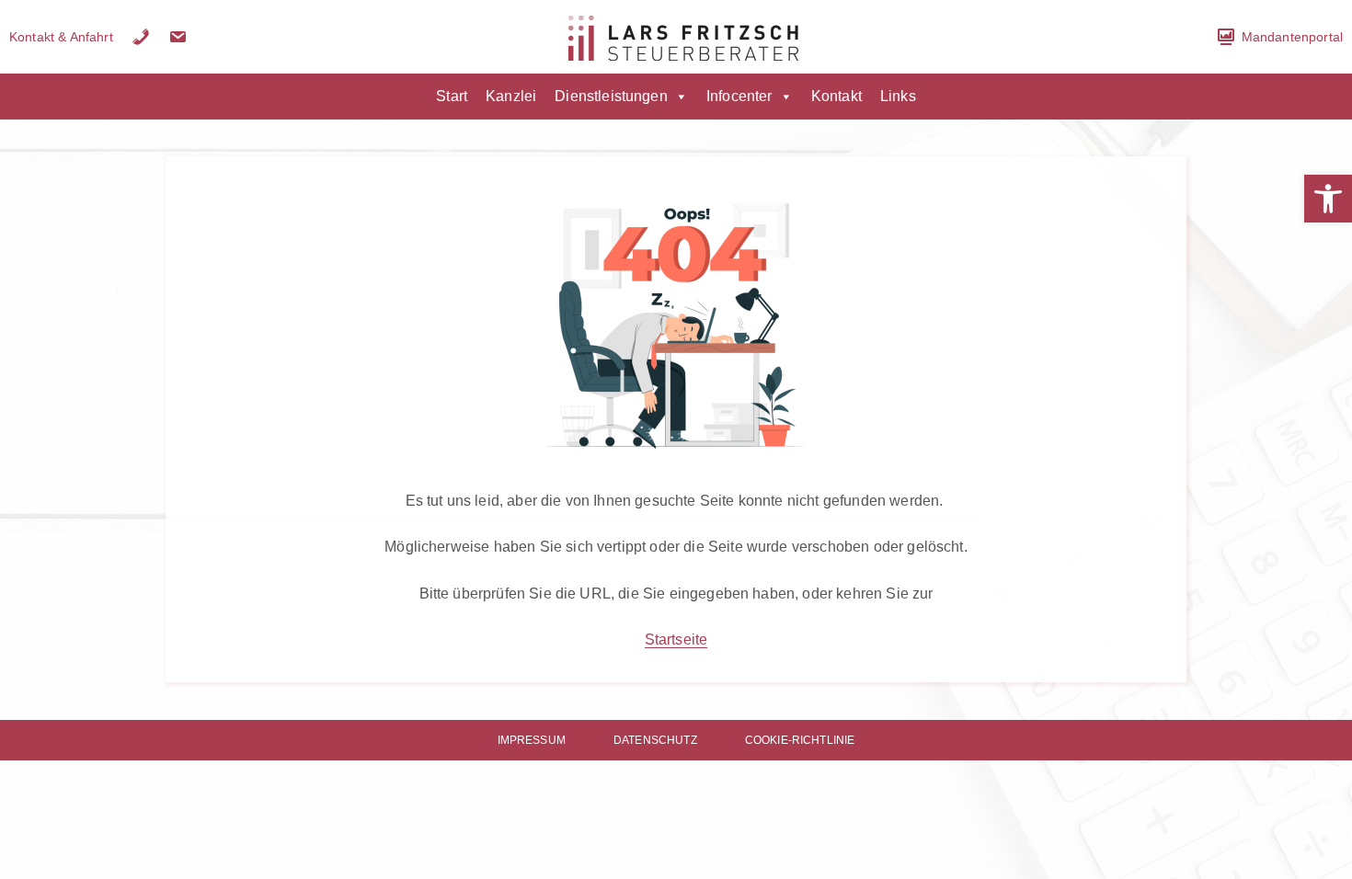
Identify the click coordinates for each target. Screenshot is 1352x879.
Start (451, 96)
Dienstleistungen (611, 96)
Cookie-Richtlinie (800, 740)
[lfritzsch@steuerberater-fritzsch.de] (177, 37)
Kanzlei (511, 96)
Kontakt (836, 96)
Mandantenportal (1292, 36)
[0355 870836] (140, 37)
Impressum (532, 740)
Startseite (676, 639)
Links (898, 96)
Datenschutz (655, 740)
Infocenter (739, 96)
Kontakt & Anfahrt (61, 36)
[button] (1328, 199)
